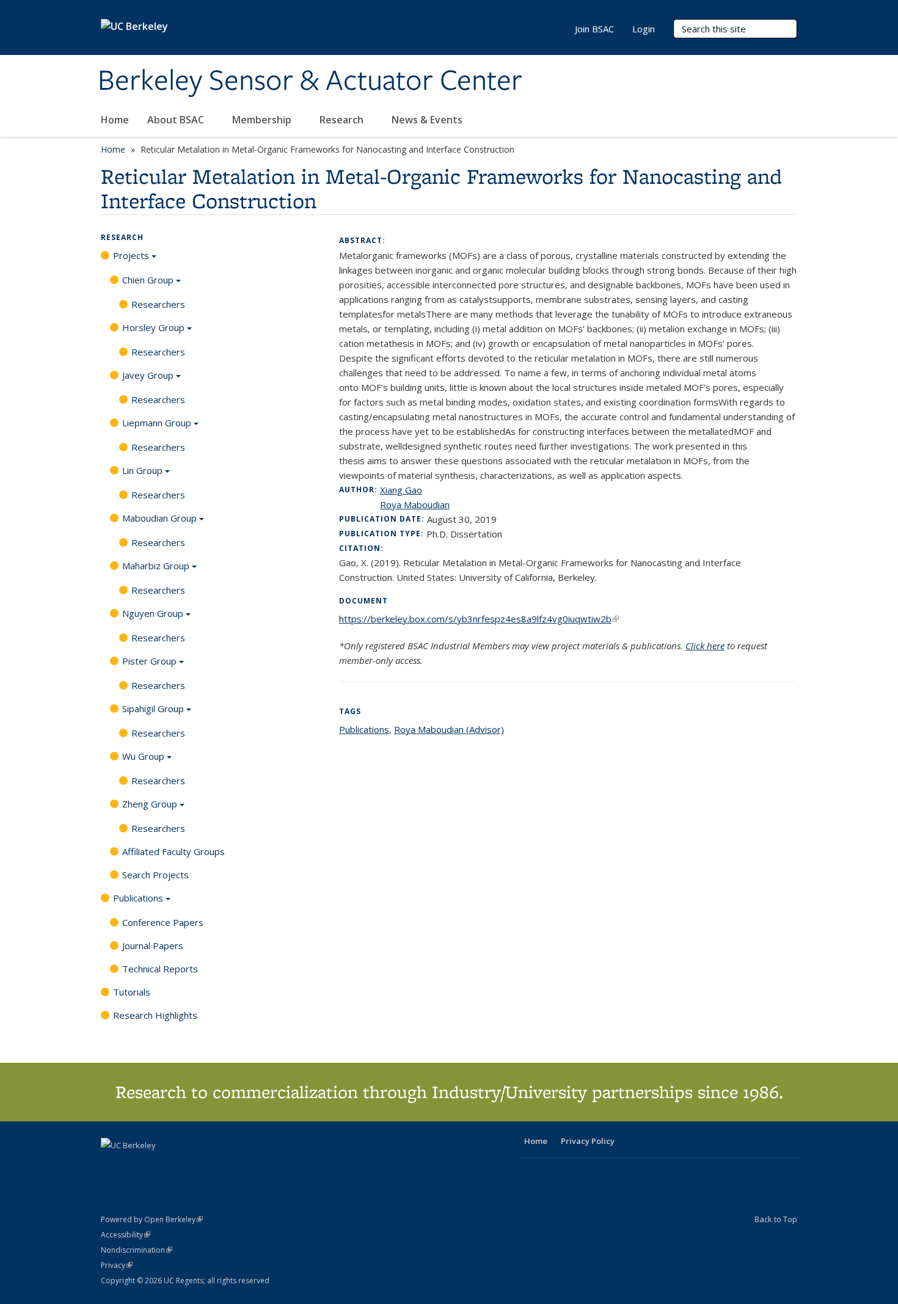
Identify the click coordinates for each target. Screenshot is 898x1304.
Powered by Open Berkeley (152, 1219)
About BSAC (176, 119)
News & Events (428, 119)
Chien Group (147, 280)
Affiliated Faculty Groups (173, 851)
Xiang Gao (401, 490)
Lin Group (142, 470)
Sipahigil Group (153, 708)
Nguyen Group (152, 613)
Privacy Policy (588, 1140)
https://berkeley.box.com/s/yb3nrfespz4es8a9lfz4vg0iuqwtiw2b (479, 619)
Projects (131, 255)
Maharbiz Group (155, 565)
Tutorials (131, 992)
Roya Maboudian (415, 504)
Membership (263, 119)
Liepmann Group (156, 423)
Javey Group (147, 375)
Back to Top (775, 1219)
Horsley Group (153, 327)
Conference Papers (162, 922)
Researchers (158, 304)
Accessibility (125, 1234)
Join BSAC (594, 29)
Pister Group (149, 661)
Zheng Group (149, 804)
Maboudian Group (159, 518)
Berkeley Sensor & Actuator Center (310, 81)
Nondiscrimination (136, 1250)
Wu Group (143, 756)
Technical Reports (160, 969)
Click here (705, 645)
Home (115, 119)
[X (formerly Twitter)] (112, 1166)
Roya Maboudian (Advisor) (449, 729)
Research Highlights (155, 1015)
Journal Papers (152, 945)
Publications (138, 898)
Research (342, 119)
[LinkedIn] (136, 1166)
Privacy (117, 1265)
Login (643, 29)
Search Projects (155, 875)
